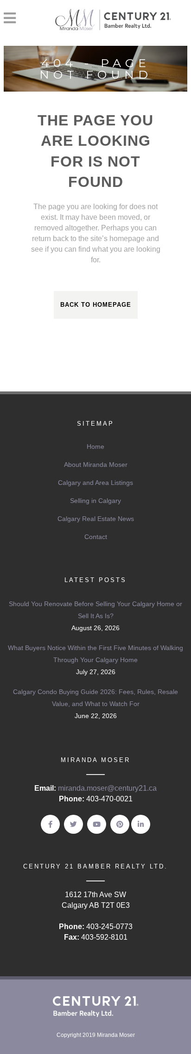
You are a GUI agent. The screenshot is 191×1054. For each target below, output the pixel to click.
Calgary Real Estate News (95, 518)
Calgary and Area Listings (95, 482)
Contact (95, 536)
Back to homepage (95, 304)
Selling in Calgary (95, 500)
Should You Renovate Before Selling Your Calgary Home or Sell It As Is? (95, 610)
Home (95, 446)
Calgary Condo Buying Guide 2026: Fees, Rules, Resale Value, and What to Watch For (95, 697)
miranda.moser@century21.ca (107, 788)
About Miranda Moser (95, 464)
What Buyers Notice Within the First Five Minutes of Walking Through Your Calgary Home (95, 653)
